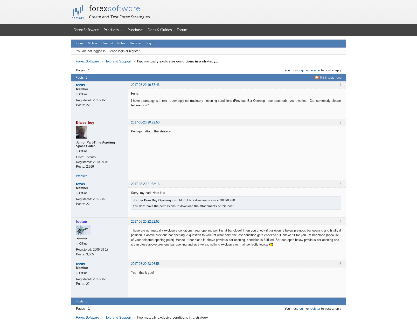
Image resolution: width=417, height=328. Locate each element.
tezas (80, 85)
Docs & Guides (159, 29)
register (315, 70)
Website (81, 176)
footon (81, 221)
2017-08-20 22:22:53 (145, 221)
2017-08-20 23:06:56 (145, 264)
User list (107, 43)
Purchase (135, 29)
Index (79, 43)
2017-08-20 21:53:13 (145, 184)
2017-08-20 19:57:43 (145, 85)
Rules (121, 43)
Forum (182, 29)
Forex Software (86, 29)
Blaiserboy (85, 122)
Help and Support (117, 61)
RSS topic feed (330, 77)
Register (135, 43)
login (302, 70)
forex (114, 8)
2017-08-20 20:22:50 (145, 122)
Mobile (92, 43)
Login (149, 43)
